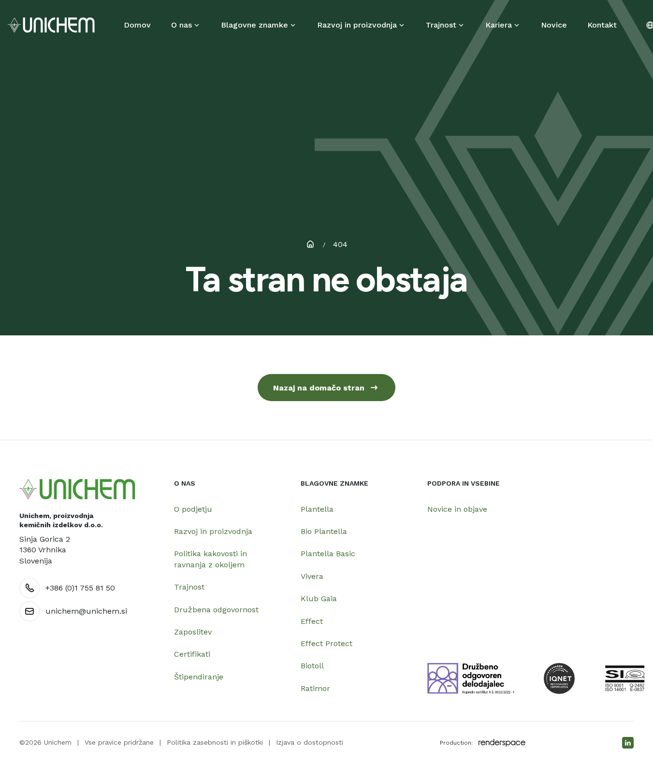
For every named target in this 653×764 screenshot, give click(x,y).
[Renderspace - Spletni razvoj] (502, 743)
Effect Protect (326, 643)
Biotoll (312, 665)
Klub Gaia (319, 598)
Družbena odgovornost (216, 609)
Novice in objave (457, 509)
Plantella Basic (328, 553)
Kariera (498, 24)
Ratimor (315, 688)
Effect (312, 621)
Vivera (312, 576)
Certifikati (192, 654)
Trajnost (441, 24)
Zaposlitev (193, 631)
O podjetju (193, 509)
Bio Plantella (324, 531)
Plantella (317, 509)
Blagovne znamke (254, 24)
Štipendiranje (198, 676)
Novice (554, 24)
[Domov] (51, 25)
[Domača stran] (77, 489)
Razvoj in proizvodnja (357, 24)
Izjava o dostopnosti (309, 742)
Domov (137, 24)
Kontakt (602, 24)
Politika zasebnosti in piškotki (215, 742)
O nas (181, 24)
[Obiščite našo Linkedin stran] (628, 743)
